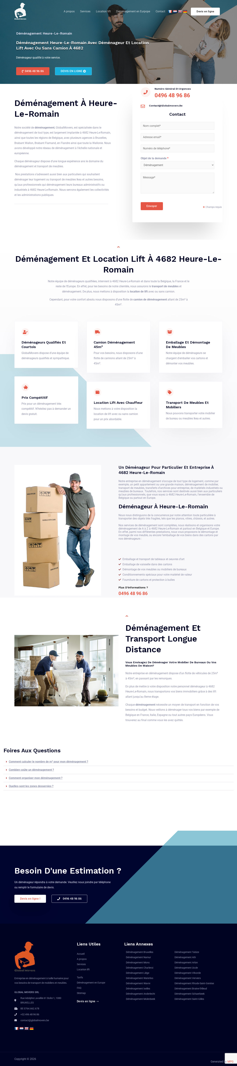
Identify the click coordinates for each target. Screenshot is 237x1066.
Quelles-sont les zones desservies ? (31, 786)
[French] (170, 11)
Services (85, 11)
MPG (230, 1061)
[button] (32, 71)
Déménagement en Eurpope (133, 11)
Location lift (103, 11)
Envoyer (151, 206)
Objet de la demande (154, 158)
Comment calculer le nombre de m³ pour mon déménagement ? (48, 761)
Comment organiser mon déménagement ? (35, 778)
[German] (185, 11)
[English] (180, 11)
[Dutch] (175, 11)
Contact (160, 11)
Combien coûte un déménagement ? (31, 769)
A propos (69, 11)
